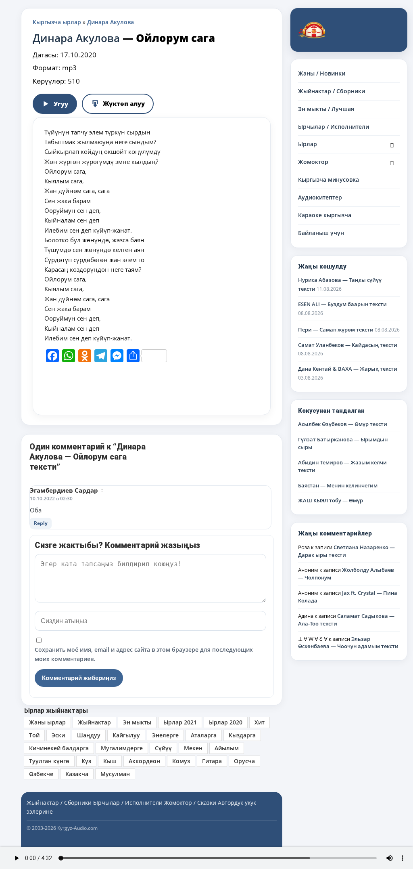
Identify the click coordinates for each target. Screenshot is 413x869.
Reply (41, 523)
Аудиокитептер (320, 197)
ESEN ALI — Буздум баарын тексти (342, 304)
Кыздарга (242, 735)
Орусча (244, 761)
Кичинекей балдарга (59, 748)
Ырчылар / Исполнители (333, 126)
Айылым (227, 748)
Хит (259, 722)
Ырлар (307, 144)
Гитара (212, 761)
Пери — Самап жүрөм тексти (335, 329)
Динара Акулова (110, 22)
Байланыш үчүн (321, 233)
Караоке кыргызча (324, 215)
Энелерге (165, 735)
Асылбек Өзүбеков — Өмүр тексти (342, 424)
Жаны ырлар (47, 722)
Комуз (181, 761)
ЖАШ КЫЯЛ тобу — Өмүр (330, 500)
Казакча (76, 774)
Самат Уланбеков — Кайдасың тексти (347, 344)
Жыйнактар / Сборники (331, 91)
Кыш (110, 761)
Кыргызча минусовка (328, 179)
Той (34, 735)
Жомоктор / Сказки (190, 802)
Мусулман (115, 774)
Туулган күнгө (49, 761)
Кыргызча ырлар (57, 22)
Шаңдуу (88, 735)
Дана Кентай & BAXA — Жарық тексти (347, 368)
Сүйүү (163, 748)
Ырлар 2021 (180, 722)
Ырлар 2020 (225, 722)
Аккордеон (144, 761)
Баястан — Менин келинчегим (338, 485)
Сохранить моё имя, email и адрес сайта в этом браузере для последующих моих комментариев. (144, 654)
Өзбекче (41, 774)
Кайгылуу (126, 735)
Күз (86, 761)
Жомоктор (313, 162)
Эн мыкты (137, 722)
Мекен (193, 748)
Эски (58, 735)
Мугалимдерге (122, 748)
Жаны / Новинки (321, 73)
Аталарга (204, 735)
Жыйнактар (94, 722)
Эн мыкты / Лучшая (326, 109)
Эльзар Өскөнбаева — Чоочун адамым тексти (348, 642)
